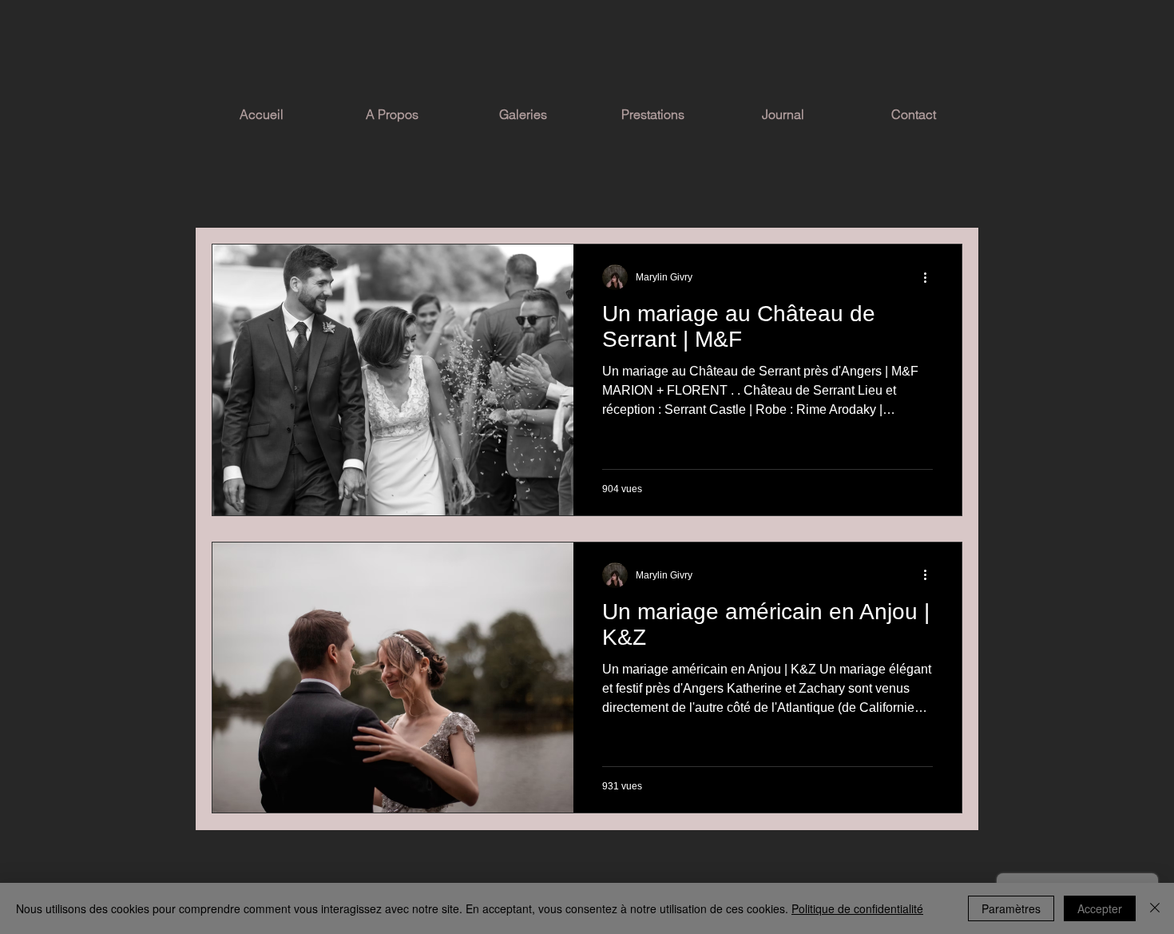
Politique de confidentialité (857, 908)
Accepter (1099, 908)
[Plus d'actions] (930, 277)
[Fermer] (1154, 908)
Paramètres (1011, 908)
